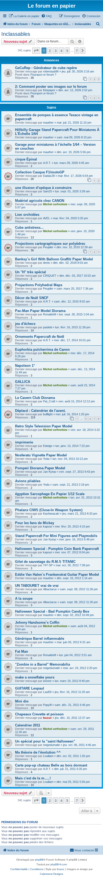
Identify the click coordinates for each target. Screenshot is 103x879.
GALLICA (22, 382)
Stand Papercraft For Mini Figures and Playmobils (56, 536)
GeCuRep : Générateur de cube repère (46, 68)
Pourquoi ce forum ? (43, 74)
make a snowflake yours (34, 677)
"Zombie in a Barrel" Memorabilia (42, 664)
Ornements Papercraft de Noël (39, 337)
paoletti (47, 327)
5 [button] (67, 50)
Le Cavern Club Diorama (35, 398)
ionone (47, 680)
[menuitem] (24, 16)
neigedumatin (51, 668)
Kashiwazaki (51, 513)
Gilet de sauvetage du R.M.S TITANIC (45, 562)
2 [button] (50, 50)
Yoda (46, 458)
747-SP (48, 565)
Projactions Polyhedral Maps (38, 285)
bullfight (48, 414)
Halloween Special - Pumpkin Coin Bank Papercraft (57, 549)
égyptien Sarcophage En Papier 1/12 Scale (50, 494)
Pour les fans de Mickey (34, 523)
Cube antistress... (29, 227)
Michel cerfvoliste (55, 204)
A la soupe (23, 598)
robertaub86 (51, 71)
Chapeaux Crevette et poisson (39, 714)
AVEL (46, 218)
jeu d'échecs (25, 324)
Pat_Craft (49, 401)
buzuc (47, 717)
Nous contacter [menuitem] (84, 850)
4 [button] (61, 50)
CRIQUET (49, 275)
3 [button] (56, 50)
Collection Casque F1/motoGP (39, 172)
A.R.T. (47, 162)
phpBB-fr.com (58, 864)
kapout (47, 526)
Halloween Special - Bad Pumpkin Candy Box (52, 611)
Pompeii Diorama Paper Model (40, 468)
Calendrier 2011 (27, 725)
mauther (48, 122)
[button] (36, 50)
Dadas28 (49, 175)
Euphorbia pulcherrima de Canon (42, 349)
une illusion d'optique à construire (43, 188)
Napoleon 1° (25, 366)
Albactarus (50, 589)
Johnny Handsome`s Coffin (37, 622)
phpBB (39, 859)
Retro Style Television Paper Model (43, 426)
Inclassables (15, 34)
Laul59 (47, 692)
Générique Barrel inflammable (39, 639)
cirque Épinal (26, 159)
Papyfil (47, 704)
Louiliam (48, 756)
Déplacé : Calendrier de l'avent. (40, 411)
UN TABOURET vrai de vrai (37, 586)
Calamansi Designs (51, 873)
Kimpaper (49, 90)
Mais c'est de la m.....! (33, 778)
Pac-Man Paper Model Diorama (40, 311)
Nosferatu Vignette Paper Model (41, 455)
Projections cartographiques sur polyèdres (50, 244)
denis (46, 262)
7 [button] (77, 50)
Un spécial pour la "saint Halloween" (45, 741)
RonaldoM (49, 314)
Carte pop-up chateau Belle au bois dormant (51, 765)
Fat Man (21, 651)
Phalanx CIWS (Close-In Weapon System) (48, 510)
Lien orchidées (27, 215)
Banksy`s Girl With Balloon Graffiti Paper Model (54, 259)
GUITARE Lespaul (29, 688)
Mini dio (22, 701)
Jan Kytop (49, 471)
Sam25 (47, 191)
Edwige (47, 445)
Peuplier (48, 247)
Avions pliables (27, 481)
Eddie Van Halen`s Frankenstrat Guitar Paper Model (57, 575)
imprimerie (24, 442)
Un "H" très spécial (30, 272)
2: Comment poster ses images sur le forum (51, 87)
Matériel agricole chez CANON (39, 201)
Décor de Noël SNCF (31, 298)
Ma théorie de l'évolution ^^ (38, 752)
